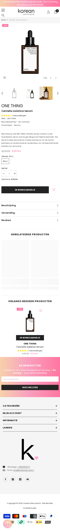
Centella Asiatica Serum (30, 346)
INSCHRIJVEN (30, 387)
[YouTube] (27, 479)
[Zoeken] (3, 15)
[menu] (3, 10)
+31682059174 (23, 467)
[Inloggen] (48, 11)
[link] (15, 283)
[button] (50, 77)
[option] (30, 3)
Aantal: (4, 168)
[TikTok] (20, 479)
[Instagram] (12, 479)
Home (3, 20)
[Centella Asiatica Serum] (30, 321)
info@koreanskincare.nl (23, 470)
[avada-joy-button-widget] (7, 523)
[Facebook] (5, 479)
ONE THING (12, 106)
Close (58, 3)
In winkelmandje (25, 189)
